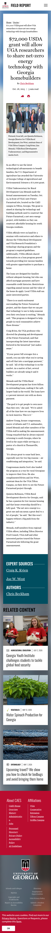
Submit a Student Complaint (37, 904)
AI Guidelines (15, 846)
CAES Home (14, 806)
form (18, 921)
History (12, 813)
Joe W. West (15, 579)
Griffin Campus (37, 820)
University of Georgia (25, 869)
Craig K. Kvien (17, 570)
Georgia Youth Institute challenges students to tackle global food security (24, 660)
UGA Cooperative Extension (35, 809)
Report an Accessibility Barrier (14, 904)
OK (8, 928)
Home (8, 22)
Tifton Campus (37, 816)
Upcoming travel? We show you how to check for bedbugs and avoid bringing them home (24, 774)
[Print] (29, 96)
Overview (13, 809)
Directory (37, 888)
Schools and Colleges (14, 888)
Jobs (11, 823)
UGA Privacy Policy (37, 898)
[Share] (22, 96)
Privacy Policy (15, 835)
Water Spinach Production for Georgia (24, 717)
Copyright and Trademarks (13, 898)
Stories (16, 22)
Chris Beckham (27, 83)
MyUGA (14, 893)
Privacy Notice (9, 918)
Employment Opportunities (37, 893)
